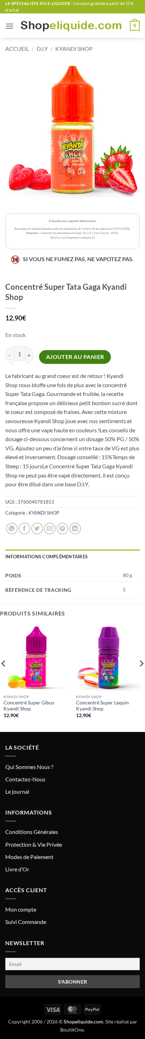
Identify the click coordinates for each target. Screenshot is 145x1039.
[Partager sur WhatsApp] (12, 528)
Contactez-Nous (25, 779)
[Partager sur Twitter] (37, 528)
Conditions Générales (31, 831)
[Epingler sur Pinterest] (62, 528)
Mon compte (20, 909)
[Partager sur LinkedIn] (75, 528)
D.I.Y (42, 48)
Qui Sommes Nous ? (29, 766)
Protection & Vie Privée (33, 844)
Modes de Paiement (29, 856)
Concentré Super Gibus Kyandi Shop (29, 706)
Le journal (17, 791)
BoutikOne (72, 1030)
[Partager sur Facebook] (24, 528)
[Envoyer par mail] (50, 528)
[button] (9, 26)
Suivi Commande (25, 921)
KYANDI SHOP (74, 48)
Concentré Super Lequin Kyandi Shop (102, 706)
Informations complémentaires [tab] (46, 556)
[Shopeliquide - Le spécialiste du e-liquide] (72, 25)
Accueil (17, 48)
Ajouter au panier (75, 357)
